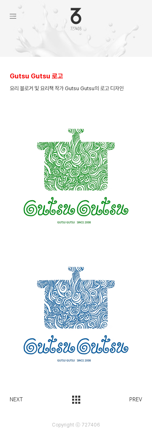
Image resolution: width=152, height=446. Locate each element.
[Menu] (23, 16)
